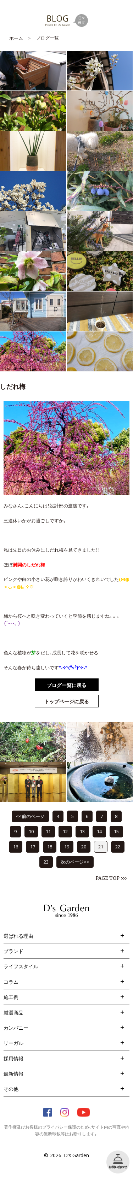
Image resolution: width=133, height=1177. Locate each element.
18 (49, 846)
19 (66, 846)
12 (65, 831)
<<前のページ (30, 816)
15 (116, 831)
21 (100, 846)
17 (32, 846)
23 (46, 861)
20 (83, 846)
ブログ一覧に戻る (67, 684)
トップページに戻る (66, 701)
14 (99, 831)
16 (15, 846)
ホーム (16, 38)
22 (117, 846)
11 (48, 831)
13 (82, 831)
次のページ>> (75, 861)
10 (31, 831)
